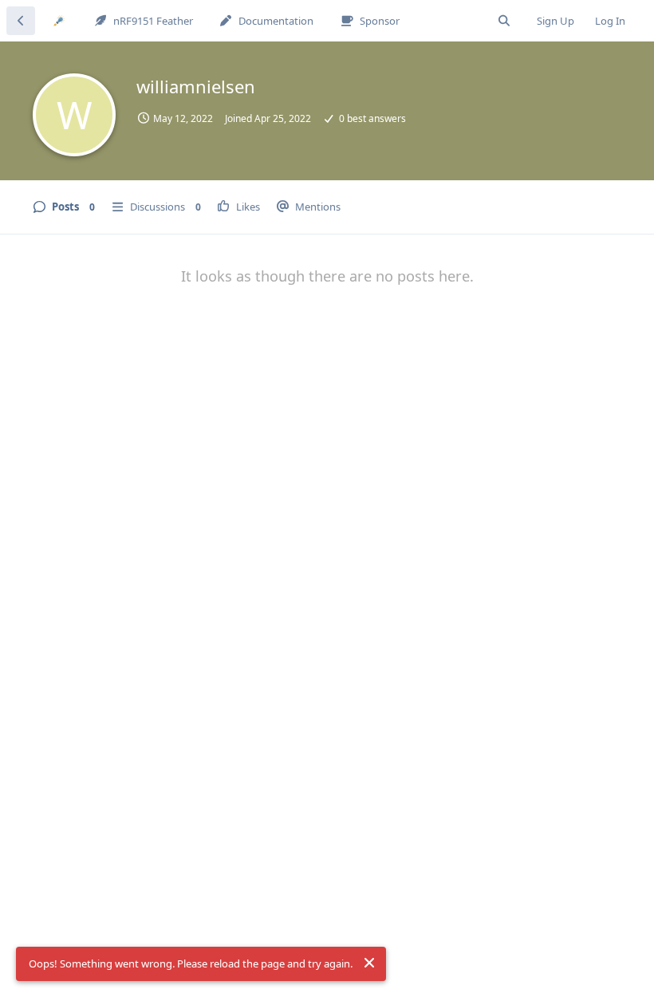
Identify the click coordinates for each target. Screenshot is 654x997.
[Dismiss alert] (369, 962)
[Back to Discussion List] (20, 20)
